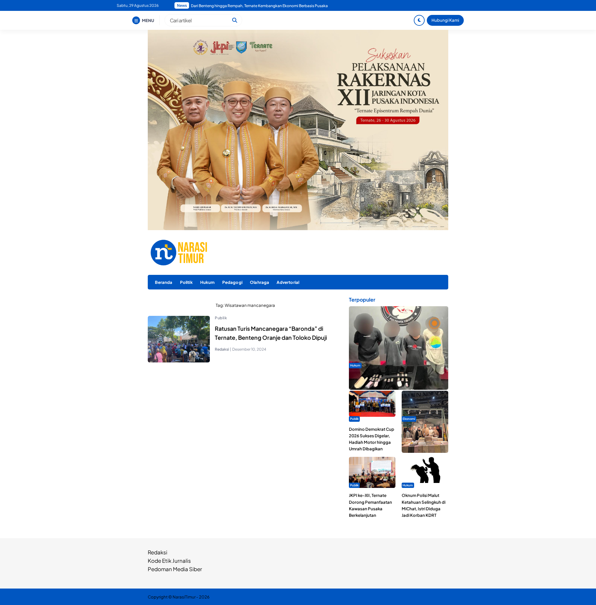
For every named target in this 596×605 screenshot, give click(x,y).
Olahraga (259, 282)
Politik (186, 282)
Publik (221, 318)
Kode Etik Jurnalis (169, 560)
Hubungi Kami (445, 20)
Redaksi (157, 552)
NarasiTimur (184, 596)
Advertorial (288, 282)
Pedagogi (232, 282)
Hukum (207, 282)
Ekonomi (409, 419)
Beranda (163, 282)
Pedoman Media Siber (175, 569)
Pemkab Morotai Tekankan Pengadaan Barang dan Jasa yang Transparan (254, 5)
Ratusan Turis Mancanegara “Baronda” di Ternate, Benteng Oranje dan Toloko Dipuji (271, 333)
